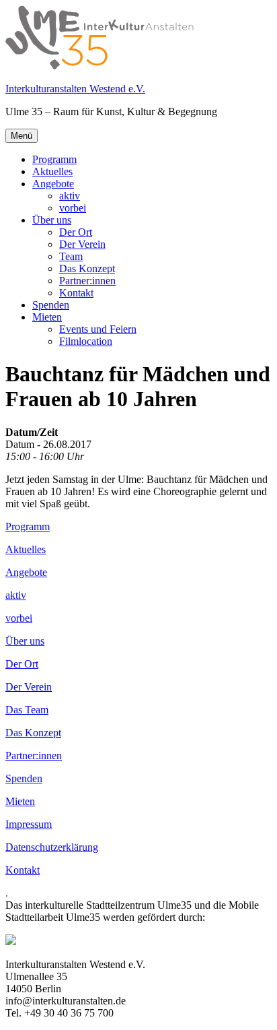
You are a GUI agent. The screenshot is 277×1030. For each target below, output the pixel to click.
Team (71, 256)
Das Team (26, 709)
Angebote (53, 183)
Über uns (51, 220)
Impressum (28, 824)
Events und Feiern (97, 329)
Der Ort (75, 232)
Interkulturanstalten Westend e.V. (75, 88)
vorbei (72, 208)
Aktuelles (52, 171)
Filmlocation (85, 341)
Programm (54, 159)
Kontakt (76, 292)
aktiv (69, 195)
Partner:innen (87, 280)
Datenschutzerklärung (51, 847)
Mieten (47, 317)
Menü (21, 136)
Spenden (50, 305)
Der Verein (82, 244)
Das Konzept (87, 268)
